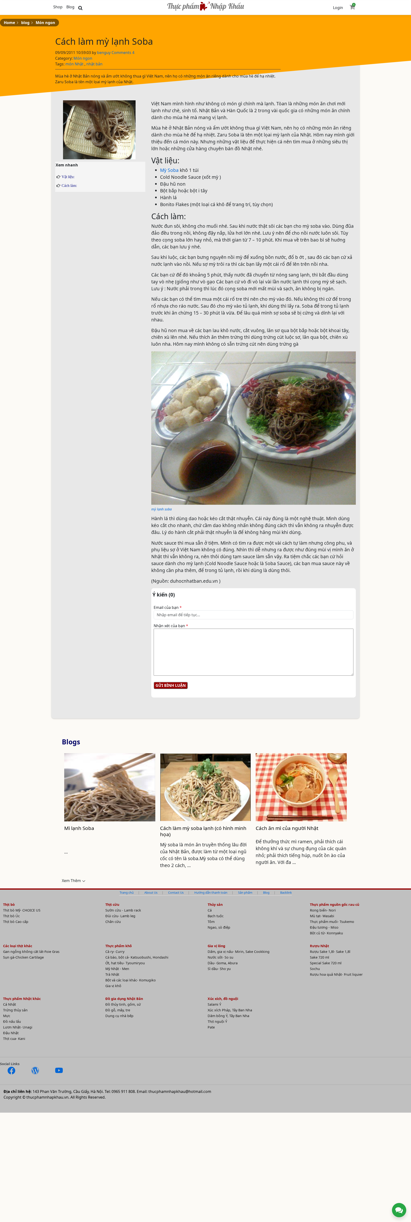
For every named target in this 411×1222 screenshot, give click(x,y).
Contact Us (176, 892)
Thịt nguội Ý (217, 1021)
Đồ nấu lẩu (12, 1021)
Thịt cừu (112, 904)
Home (9, 22)
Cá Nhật (9, 1004)
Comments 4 (123, 52)
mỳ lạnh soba (161, 509)
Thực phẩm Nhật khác (22, 998)
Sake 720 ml (319, 957)
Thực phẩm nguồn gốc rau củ (334, 904)
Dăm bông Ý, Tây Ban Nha (228, 1015)
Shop (58, 7)
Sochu (315, 968)
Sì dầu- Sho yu (219, 968)
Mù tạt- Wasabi (322, 916)
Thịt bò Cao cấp (15, 921)
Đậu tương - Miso (324, 927)
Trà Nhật (112, 974)
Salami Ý (214, 1004)
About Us (150, 892)
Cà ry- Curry (114, 951)
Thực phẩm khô (118, 946)
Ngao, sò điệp (219, 927)
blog (25, 22)
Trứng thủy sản (15, 1010)
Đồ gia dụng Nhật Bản (124, 998)
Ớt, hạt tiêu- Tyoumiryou (125, 963)
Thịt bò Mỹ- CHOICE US (21, 910)
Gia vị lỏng (216, 946)
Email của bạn (168, 607)
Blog (70, 7)
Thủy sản (215, 904)
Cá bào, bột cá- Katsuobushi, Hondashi (136, 957)
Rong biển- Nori (323, 910)
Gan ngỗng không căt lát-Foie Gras (31, 951)
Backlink (286, 892)
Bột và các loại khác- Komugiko (130, 980)
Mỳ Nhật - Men (117, 968)
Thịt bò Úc (11, 916)
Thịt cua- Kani (14, 1038)
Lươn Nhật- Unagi (17, 1027)
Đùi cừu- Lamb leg (120, 916)
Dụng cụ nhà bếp (119, 1015)
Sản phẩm (245, 892)
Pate (211, 1027)
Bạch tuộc (216, 916)
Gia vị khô (113, 986)
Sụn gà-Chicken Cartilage (23, 957)
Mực (6, 1015)
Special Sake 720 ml (326, 963)
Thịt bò (9, 904)
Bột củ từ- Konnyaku (326, 933)
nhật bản (94, 64)
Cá (210, 910)
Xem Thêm (71, 880)
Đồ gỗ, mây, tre (117, 1010)
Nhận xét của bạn (171, 625)
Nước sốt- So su (220, 957)
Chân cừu (113, 921)
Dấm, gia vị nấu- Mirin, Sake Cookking (238, 951)
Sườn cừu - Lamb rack (123, 910)
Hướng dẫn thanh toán (210, 892)
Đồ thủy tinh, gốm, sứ (123, 1004)
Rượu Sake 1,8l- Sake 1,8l (330, 951)
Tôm (211, 921)
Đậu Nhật (11, 1033)
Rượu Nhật (319, 946)
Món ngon (45, 22)
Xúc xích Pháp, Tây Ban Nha (230, 1010)
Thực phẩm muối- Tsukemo (332, 921)
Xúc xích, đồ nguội (223, 998)
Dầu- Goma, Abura (223, 963)
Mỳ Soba (169, 170)
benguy (104, 52)
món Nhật (74, 64)
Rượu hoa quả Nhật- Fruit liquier (336, 974)
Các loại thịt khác (17, 946)
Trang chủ (127, 892)
